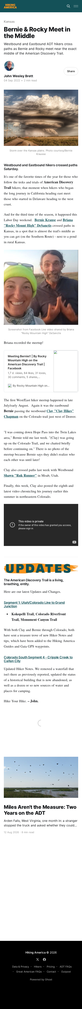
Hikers (38, 966)
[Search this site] (68, 6)
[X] (37, 959)
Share (71, 71)
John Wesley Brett (18, 76)
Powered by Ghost (41, 979)
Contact (51, 971)
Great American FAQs (29, 971)
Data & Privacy (20, 966)
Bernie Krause (45, 219)
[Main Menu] (76, 6)
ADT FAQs (66, 966)
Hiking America (35, 952)
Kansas (9, 21)
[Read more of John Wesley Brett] (9, 65)
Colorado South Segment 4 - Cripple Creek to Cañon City (38, 659)
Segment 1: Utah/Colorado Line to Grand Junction (34, 604)
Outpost (66, 971)
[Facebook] (44, 959)
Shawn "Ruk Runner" (20, 475)
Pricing (51, 966)
